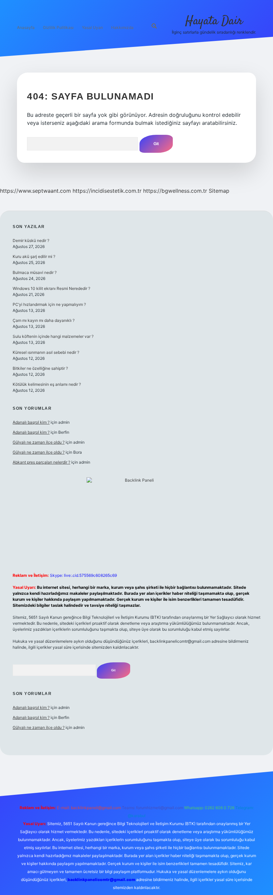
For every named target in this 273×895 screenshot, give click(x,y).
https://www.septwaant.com (35, 190)
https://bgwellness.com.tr (175, 190)
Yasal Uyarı (92, 27)
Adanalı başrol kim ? (31, 422)
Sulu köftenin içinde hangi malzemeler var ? (53, 336)
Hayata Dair (214, 21)
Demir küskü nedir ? (31, 240)
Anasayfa (26, 27)
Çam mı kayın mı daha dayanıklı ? (44, 320)
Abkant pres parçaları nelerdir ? (41, 462)
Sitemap (219, 190)
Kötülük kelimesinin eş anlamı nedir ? (47, 384)
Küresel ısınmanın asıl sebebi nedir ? (46, 352)
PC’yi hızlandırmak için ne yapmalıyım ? (49, 304)
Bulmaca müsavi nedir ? (35, 272)
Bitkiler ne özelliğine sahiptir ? (40, 368)
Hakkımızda (122, 27)
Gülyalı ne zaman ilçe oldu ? (39, 442)
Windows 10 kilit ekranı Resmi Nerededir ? (51, 288)
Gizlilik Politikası (58, 27)
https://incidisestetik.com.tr (107, 190)
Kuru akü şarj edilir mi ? (34, 256)
